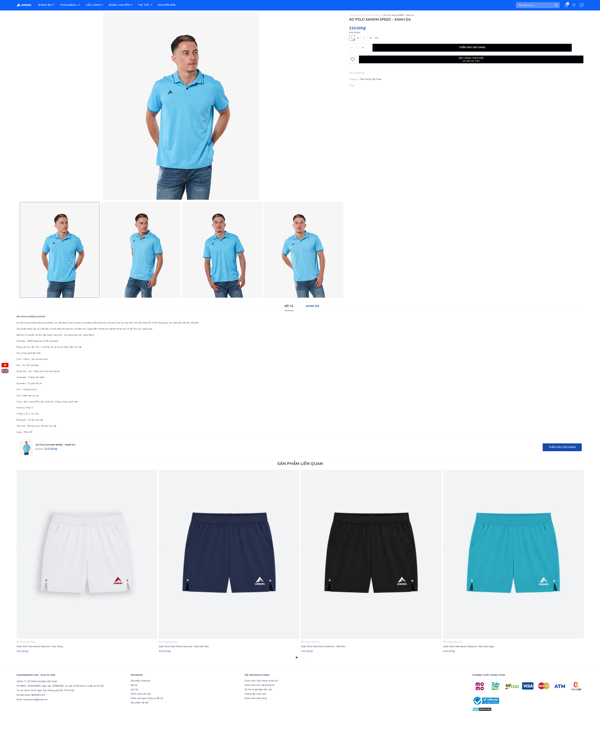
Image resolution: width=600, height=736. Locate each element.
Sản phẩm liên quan (300, 463)
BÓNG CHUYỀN (120, 5)
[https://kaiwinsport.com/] (27, 5)
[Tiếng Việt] (5, 365)
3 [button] (301, 657)
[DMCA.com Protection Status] (481, 709)
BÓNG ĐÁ (45, 5)
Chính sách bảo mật (141, 693)
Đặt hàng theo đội (471, 59)
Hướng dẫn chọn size (255, 693)
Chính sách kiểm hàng (256, 698)
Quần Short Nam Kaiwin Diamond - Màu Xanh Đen (184, 646)
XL (370, 38)
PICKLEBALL (69, 5)
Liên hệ (134, 689)
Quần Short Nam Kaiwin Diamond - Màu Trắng (40, 646)
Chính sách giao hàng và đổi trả (147, 698)
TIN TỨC (144, 5)
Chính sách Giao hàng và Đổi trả (261, 680)
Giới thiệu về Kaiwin (141, 680)
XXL (377, 38)
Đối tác (134, 685)
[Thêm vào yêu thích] (352, 59)
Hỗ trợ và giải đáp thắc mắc (258, 689)
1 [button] (296, 657)
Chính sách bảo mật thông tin (260, 685)
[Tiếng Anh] (5, 371)
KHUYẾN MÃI (167, 5)
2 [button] (299, 657)
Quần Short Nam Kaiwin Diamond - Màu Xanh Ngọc (468, 646)
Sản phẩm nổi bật (139, 702)
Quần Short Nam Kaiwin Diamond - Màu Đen (323, 646)
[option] (59, 250)
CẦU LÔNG (94, 5)
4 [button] (303, 657)
